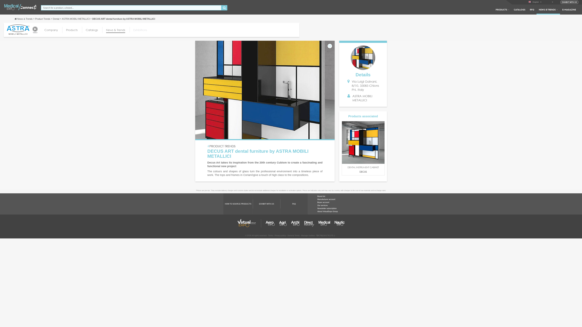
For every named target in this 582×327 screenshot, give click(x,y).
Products (501, 9)
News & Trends (547, 9)
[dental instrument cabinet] (363, 142)
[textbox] (131, 7)
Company (51, 30)
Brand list (321, 196)
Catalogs (519, 9)
